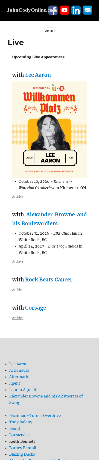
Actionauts (19, 370)
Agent (14, 383)
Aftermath (18, 376)
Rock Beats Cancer (49, 279)
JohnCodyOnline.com (32, 10)
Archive (17, 196)
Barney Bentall (22, 447)
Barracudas (19, 435)
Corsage (35, 308)
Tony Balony (20, 422)
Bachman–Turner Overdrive (35, 415)
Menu (49, 31)
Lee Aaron (38, 75)
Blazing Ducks (22, 454)
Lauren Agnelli (22, 389)
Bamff (14, 428)
